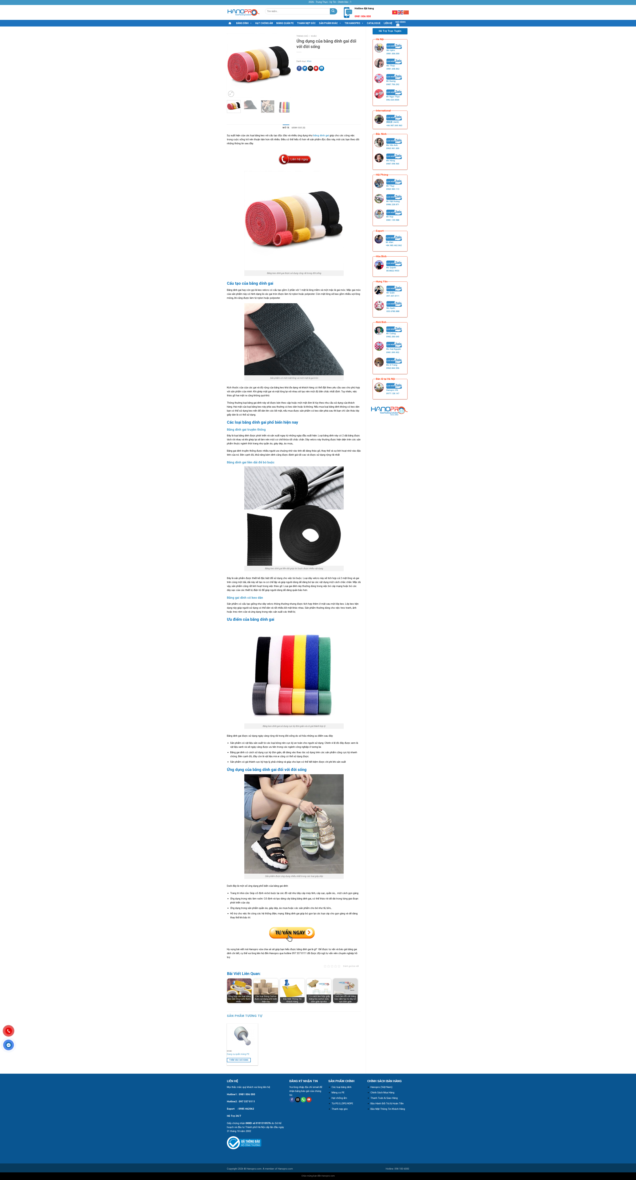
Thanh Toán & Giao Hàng (384, 1098)
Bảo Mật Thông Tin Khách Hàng (388, 1108)
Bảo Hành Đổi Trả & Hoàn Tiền (387, 1103)
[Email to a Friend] (310, 68)
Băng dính (242, 23)
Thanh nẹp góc (306, 23)
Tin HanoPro (352, 23)
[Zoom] (231, 94)
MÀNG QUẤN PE (285, 23)
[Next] (286, 65)
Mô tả (286, 128)
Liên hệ (388, 23)
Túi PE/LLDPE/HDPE (342, 1103)
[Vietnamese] (395, 12)
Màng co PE (338, 1092)
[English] (400, 12)
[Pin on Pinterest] (316, 68)
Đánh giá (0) (298, 128)
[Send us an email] (297, 1099)
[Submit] (333, 11)
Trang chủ (302, 36)
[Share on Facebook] (299, 68)
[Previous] (232, 65)
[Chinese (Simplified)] (406, 12)
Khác (314, 36)
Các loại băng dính (341, 1087)
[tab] (286, 128)
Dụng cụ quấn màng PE (238, 1054)
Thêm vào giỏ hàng (238, 1060)
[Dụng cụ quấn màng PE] (242, 1035)
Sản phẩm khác (328, 23)
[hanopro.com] (243, 12)
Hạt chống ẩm (264, 23)
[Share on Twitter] (304, 68)
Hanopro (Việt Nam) (381, 1087)
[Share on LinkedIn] (321, 68)
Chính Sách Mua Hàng (382, 1092)
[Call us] (303, 1099)
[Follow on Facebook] (292, 1099)
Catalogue (373, 23)
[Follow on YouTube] (309, 1099)
